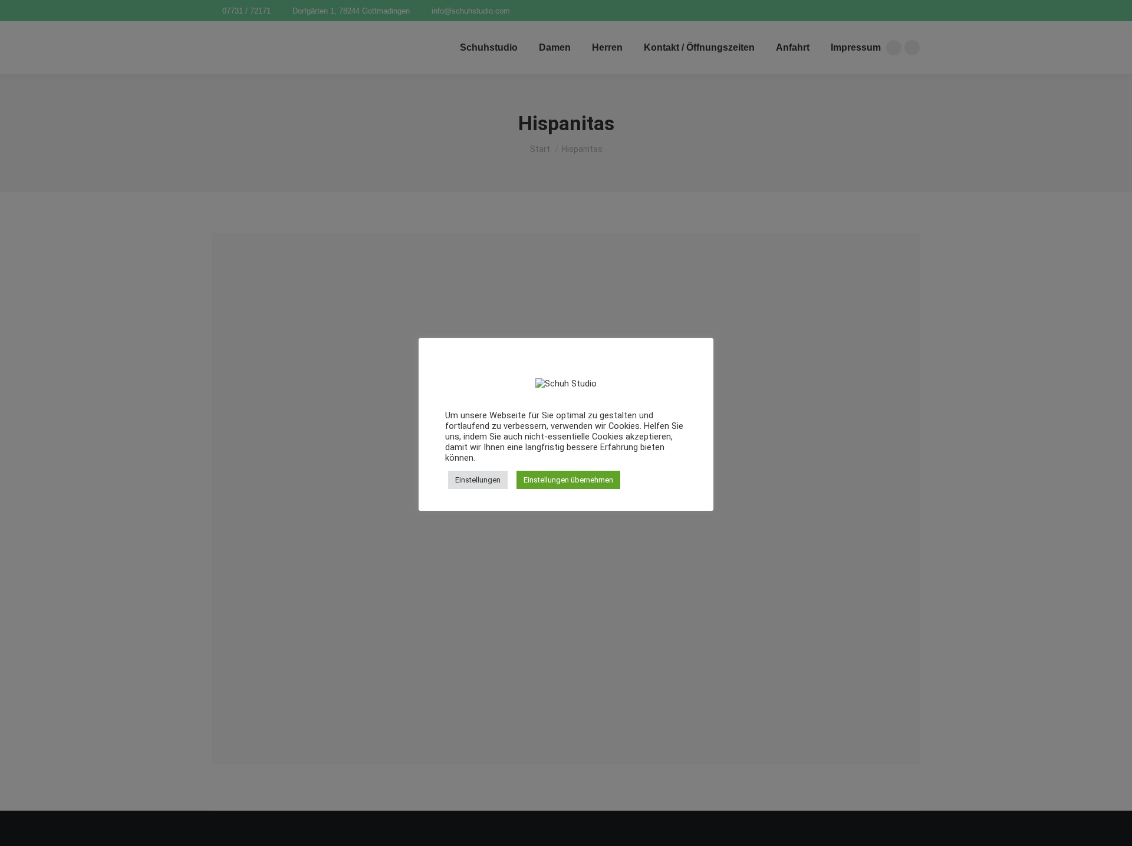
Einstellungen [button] (478, 479)
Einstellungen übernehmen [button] (568, 479)
